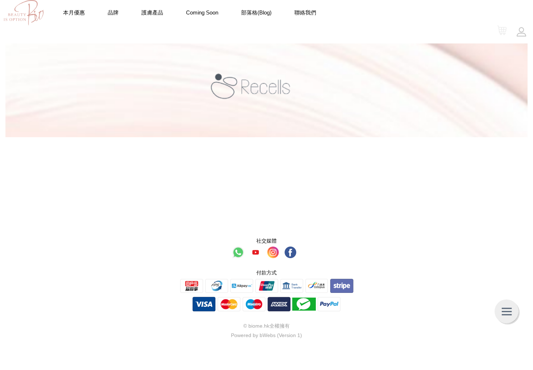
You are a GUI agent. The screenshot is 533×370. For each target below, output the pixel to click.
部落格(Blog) (256, 12)
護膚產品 (152, 12)
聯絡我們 (305, 12)
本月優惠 (74, 12)
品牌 (113, 12)
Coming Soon (202, 12)
